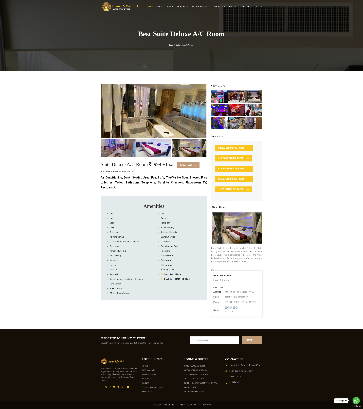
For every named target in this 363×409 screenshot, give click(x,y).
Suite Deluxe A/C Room (194, 379)
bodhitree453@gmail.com (236, 297)
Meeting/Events (201, 6)
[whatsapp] (231, 307)
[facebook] (228, 307)
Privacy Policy (148, 392)
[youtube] (128, 387)
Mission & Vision (149, 370)
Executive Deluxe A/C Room (196, 374)
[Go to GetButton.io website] (356, 406)
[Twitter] (114, 387)
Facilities (219, 6)
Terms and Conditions (152, 387)
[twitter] (234, 307)
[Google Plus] (123, 387)
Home (150, 6)
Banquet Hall (190, 387)
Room (170, 6)
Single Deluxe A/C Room (194, 366)
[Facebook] (102, 387)
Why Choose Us (149, 374)
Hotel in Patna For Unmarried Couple (201, 383)
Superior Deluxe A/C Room (195, 370)
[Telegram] (237, 307)
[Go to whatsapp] (356, 400)
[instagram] (226, 307)
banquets (182, 6)
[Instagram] (110, 387)
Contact (246, 6)
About (160, 6)
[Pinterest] (118, 387)
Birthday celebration (194, 392)
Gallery (233, 6)
